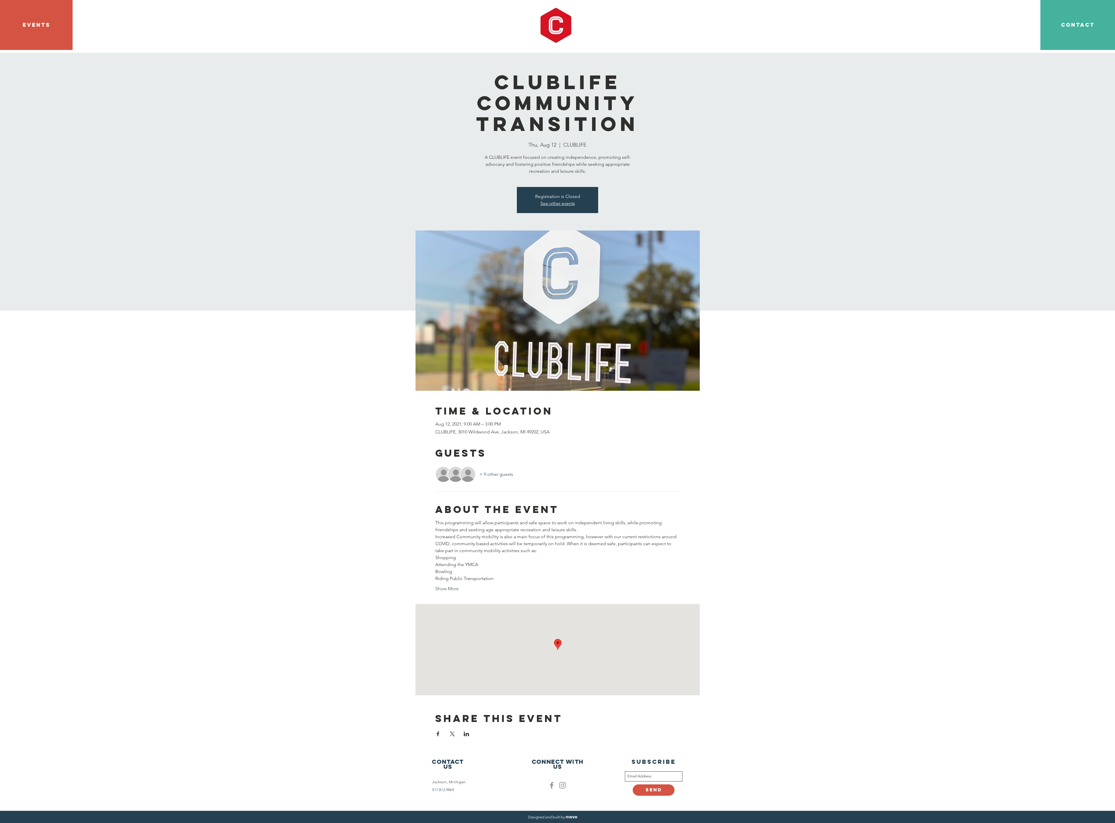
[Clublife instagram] (562, 785)
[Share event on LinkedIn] (466, 734)
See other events (557, 203)
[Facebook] (551, 785)
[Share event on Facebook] (438, 734)
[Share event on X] (452, 734)
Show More (447, 588)
